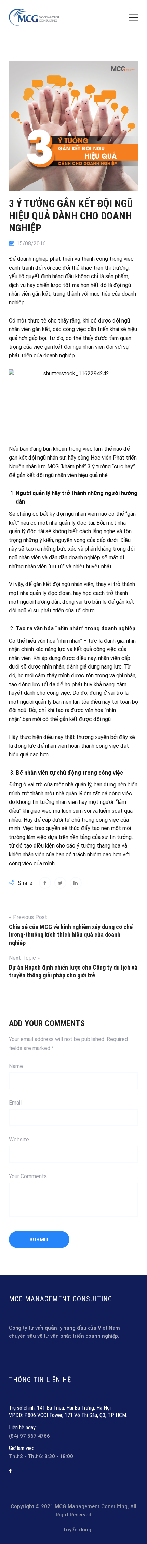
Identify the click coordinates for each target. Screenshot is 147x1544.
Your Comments (28, 1176)
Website (19, 1139)
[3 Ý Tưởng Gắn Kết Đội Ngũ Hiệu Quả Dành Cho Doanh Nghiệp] (45, 883)
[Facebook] (10, 1471)
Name (16, 1066)
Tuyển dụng (77, 1530)
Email (15, 1102)
